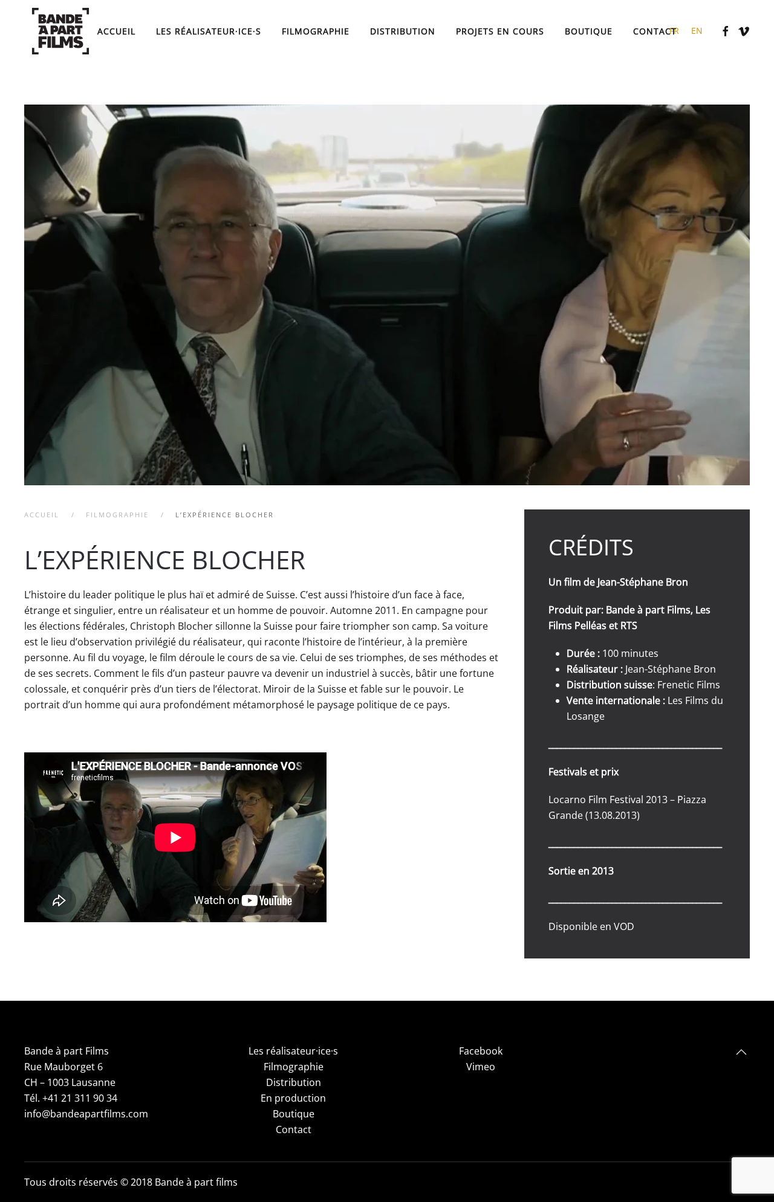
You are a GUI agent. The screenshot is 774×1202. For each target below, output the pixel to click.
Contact (655, 30)
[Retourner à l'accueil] (60, 31)
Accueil (116, 30)
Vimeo (480, 1066)
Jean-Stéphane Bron (642, 582)
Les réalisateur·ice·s (293, 1051)
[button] (741, 1052)
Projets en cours (500, 30)
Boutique (589, 30)
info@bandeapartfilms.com (86, 1113)
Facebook (480, 1051)
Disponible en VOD (591, 926)
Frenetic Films (688, 684)
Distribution (402, 30)
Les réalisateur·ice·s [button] (208, 30)
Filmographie (316, 30)
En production (293, 1098)
